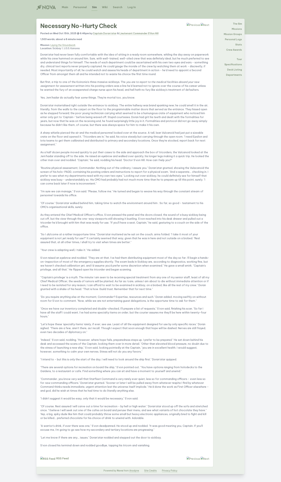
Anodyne (134, 470)
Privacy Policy (169, 470)
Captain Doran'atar (105, 33)
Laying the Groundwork (62, 45)
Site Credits (150, 470)
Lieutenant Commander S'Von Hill (139, 33)
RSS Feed (62, 458)
